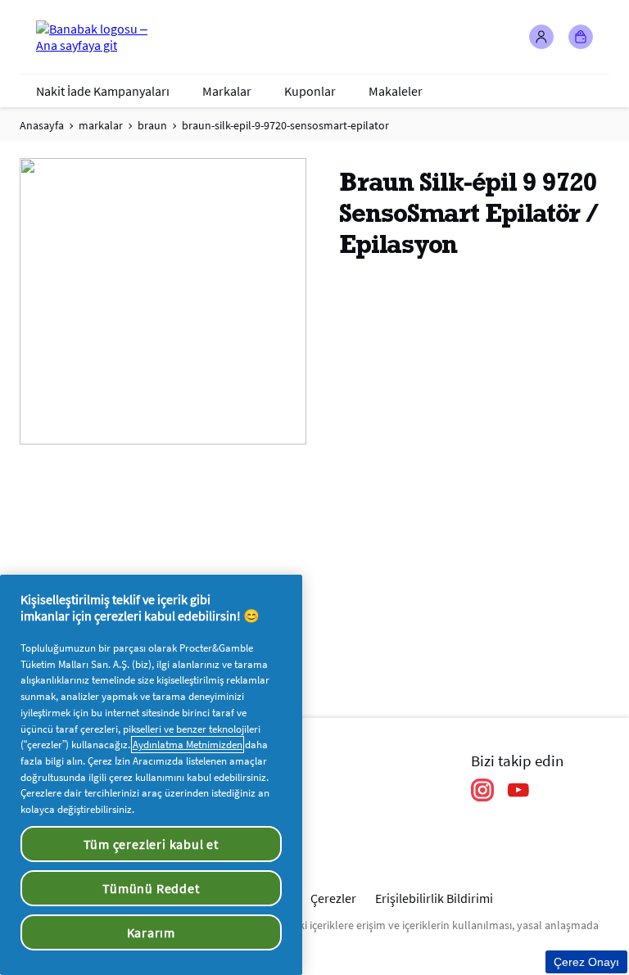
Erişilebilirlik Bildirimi (434, 898)
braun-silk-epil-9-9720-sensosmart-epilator (285, 125)
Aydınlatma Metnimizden (187, 745)
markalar (101, 125)
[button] (541, 37)
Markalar (226, 91)
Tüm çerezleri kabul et (151, 844)
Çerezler (333, 898)
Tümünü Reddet (150, 888)
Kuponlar (310, 91)
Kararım (151, 932)
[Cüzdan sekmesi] (580, 37)
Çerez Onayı (586, 961)
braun (152, 125)
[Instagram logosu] (482, 790)
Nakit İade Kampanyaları (103, 91)
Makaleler (396, 91)
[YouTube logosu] (518, 790)
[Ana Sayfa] (101, 36)
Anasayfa (42, 125)
